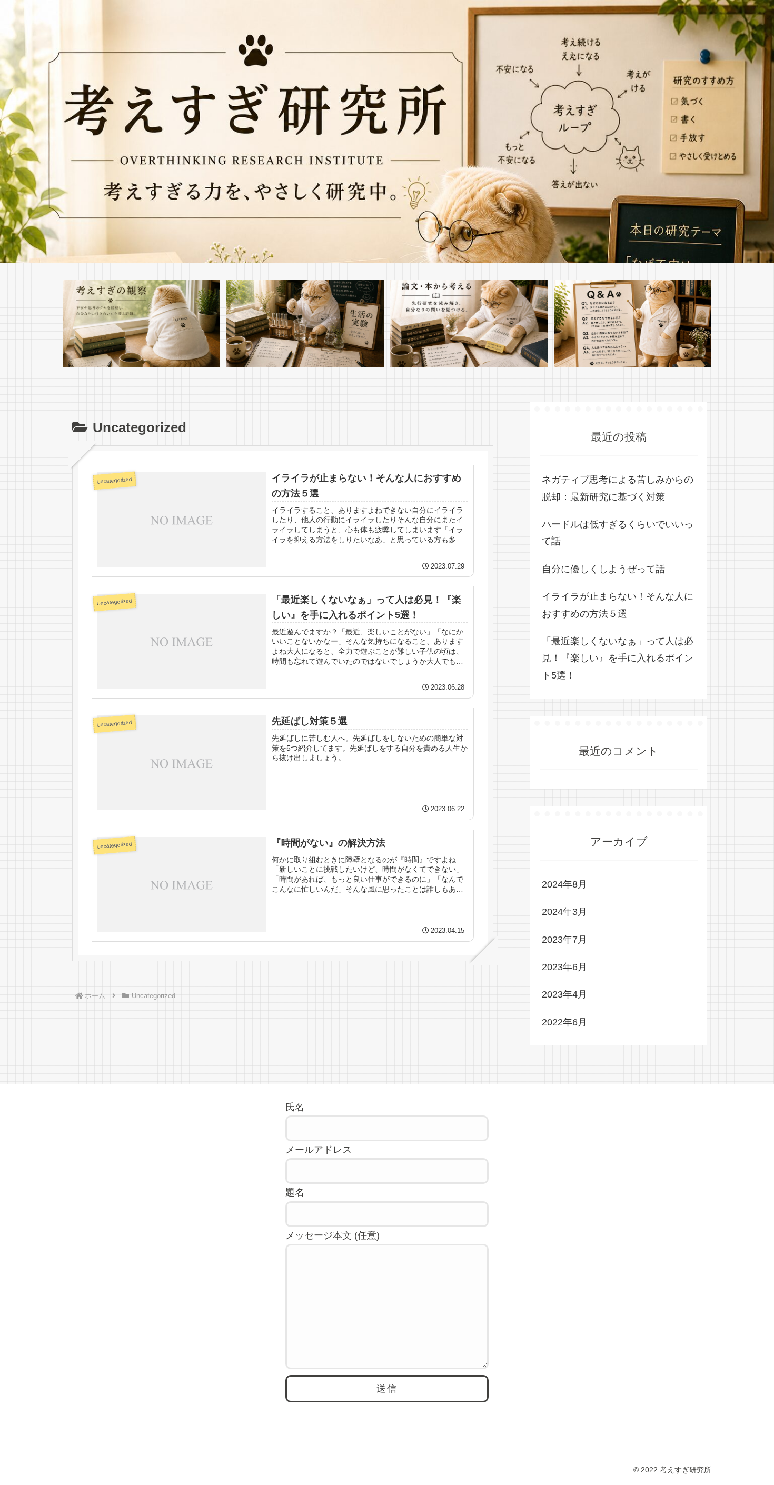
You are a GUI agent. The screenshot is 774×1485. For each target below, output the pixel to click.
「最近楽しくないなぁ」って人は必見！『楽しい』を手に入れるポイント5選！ (617, 658)
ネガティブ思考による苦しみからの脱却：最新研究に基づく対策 (617, 488)
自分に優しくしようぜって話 (603, 569)
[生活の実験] (304, 324)
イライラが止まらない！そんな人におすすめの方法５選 (617, 605)
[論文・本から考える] (468, 324)
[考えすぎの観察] (141, 324)
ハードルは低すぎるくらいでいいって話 (617, 532)
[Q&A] (632, 324)
